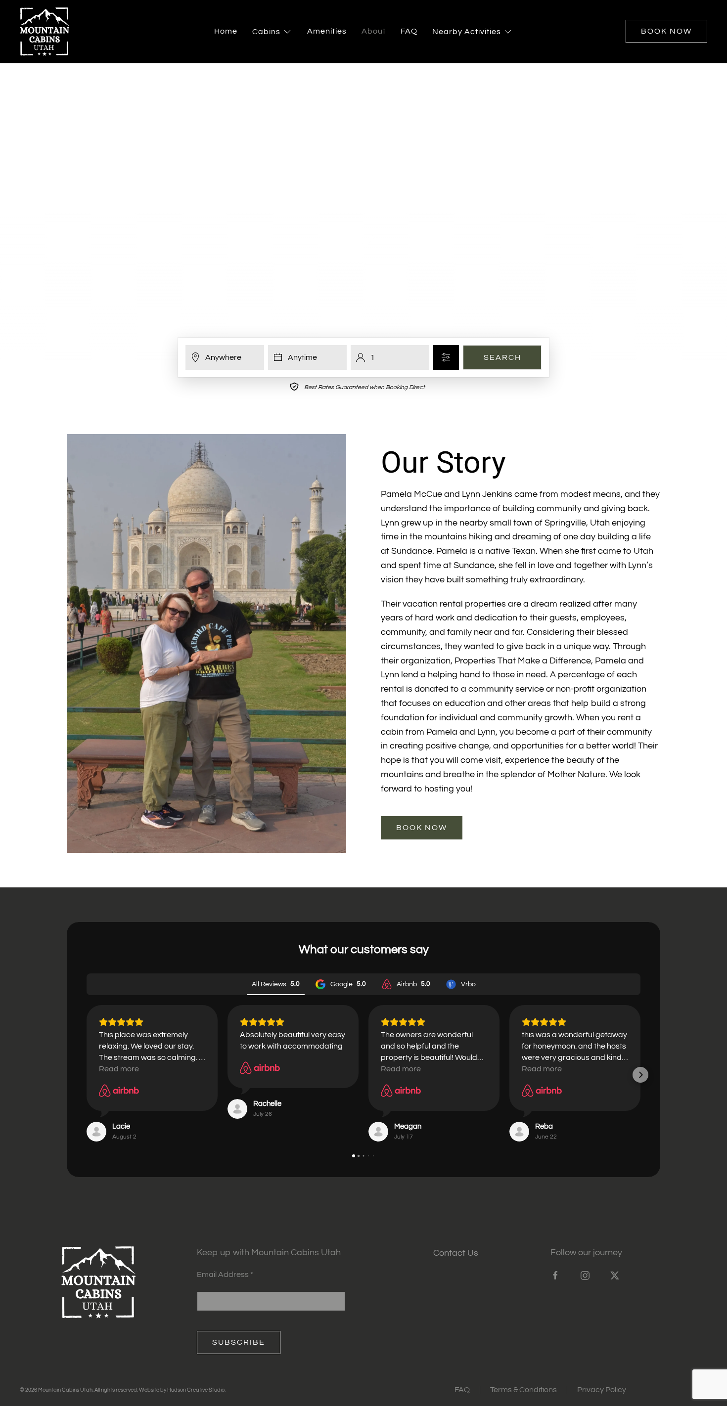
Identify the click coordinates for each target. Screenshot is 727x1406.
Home (225, 31)
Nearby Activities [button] (466, 32)
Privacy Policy (601, 1390)
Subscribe (238, 1342)
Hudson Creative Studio (196, 1390)
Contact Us (455, 1253)
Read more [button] (119, 1069)
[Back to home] (44, 31)
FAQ (409, 31)
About (374, 31)
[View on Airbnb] (119, 1090)
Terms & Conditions (523, 1390)
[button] (86, 1075)
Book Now (666, 31)
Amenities (327, 31)
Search (502, 357)
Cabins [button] (266, 32)
